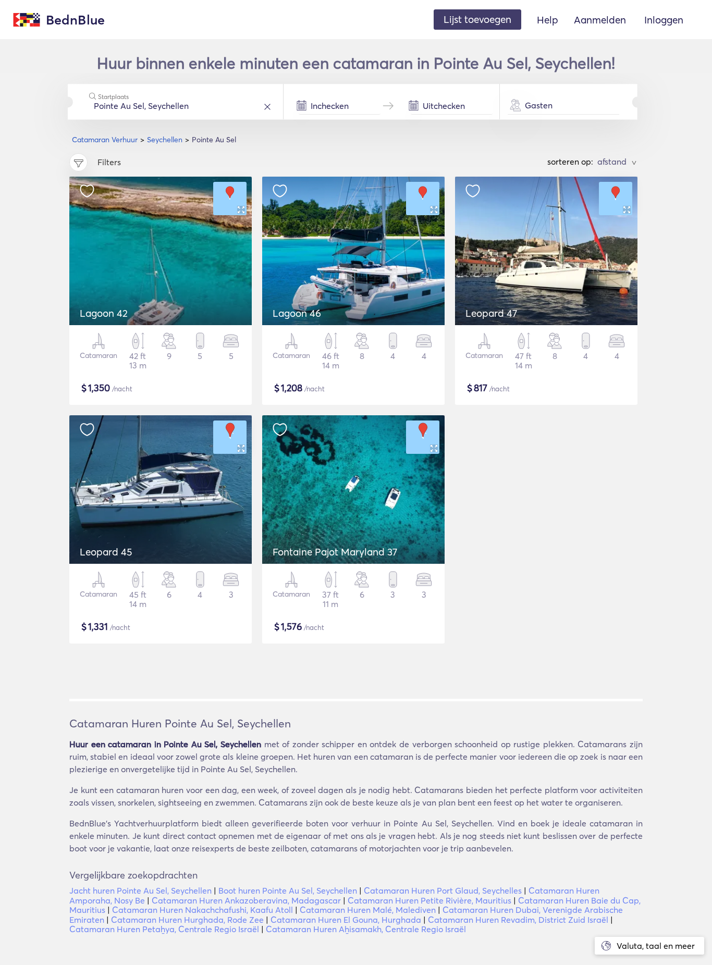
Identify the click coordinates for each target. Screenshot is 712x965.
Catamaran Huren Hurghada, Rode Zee (187, 919)
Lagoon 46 (297, 313)
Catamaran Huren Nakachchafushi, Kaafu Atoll (202, 910)
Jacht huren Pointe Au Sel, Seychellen (140, 890)
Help (547, 20)
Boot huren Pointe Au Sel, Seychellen (287, 890)
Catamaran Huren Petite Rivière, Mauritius (429, 900)
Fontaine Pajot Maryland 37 (335, 552)
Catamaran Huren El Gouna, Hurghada (346, 919)
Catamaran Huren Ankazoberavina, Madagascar (246, 900)
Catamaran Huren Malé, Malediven (368, 910)
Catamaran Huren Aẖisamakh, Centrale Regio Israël (366, 929)
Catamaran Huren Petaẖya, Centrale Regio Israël (164, 929)
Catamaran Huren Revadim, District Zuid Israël (518, 919)
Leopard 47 (491, 313)
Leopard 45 (106, 552)
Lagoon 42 (104, 313)
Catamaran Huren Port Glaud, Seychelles (443, 890)
